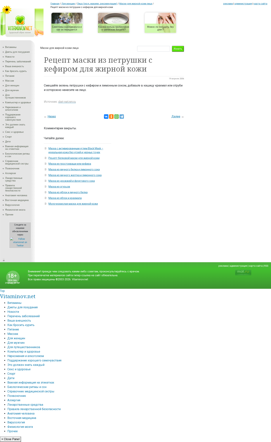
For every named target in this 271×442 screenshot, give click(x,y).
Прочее (9, 214)
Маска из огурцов (59, 186)
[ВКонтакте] (106, 116)
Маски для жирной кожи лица (59, 48)
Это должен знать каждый (15, 126)
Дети (8, 141)
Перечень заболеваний (18, 61)
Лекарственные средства (13, 179)
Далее (175, 116)
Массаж (9, 80)
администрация (243, 3)
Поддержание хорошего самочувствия (13, 117)
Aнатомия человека (16, 195)
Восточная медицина (17, 200)
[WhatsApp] (116, 116)
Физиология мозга (15, 209)
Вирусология (12, 205)
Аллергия (10, 173)
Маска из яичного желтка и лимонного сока (75, 175)
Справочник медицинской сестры (16, 162)
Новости (9, 56)
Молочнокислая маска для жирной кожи (73, 203)
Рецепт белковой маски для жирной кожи (74, 158)
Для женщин (12, 85)
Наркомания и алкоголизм (13, 108)
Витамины (10, 47)
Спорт (8, 136)
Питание (9, 75)
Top (2, 291)
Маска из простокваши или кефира (69, 163)
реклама (228, 3)
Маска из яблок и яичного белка (68, 192)
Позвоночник (12, 168)
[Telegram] (121, 116)
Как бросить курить (16, 71)
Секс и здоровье (14, 132)
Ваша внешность (14, 66)
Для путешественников (15, 96)
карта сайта (260, 3)
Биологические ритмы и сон (17, 155)
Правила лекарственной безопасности (13, 188)
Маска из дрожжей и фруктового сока (71, 180)
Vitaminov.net (17, 296)
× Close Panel (10, 439)
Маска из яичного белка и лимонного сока (74, 169)
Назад (52, 116)
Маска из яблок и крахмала (65, 198)
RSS (266, 265)
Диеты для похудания (17, 52)
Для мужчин (12, 90)
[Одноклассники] (111, 116)
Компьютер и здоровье (18, 102)
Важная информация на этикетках (16, 147)
